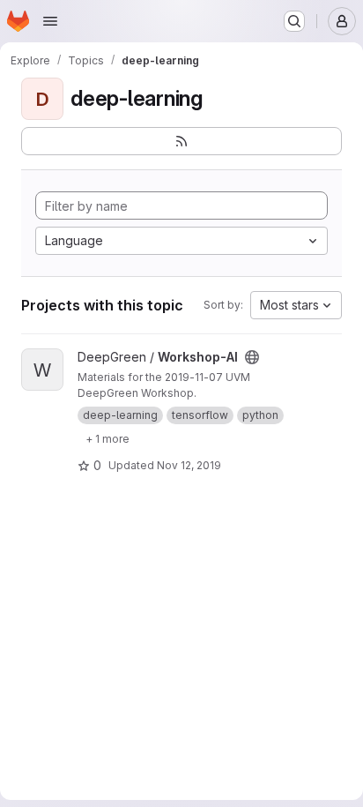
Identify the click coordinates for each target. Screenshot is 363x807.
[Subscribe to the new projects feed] (181, 141)
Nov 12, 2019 (189, 465)
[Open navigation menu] (50, 21)
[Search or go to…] (294, 21)
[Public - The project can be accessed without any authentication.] (252, 357)
